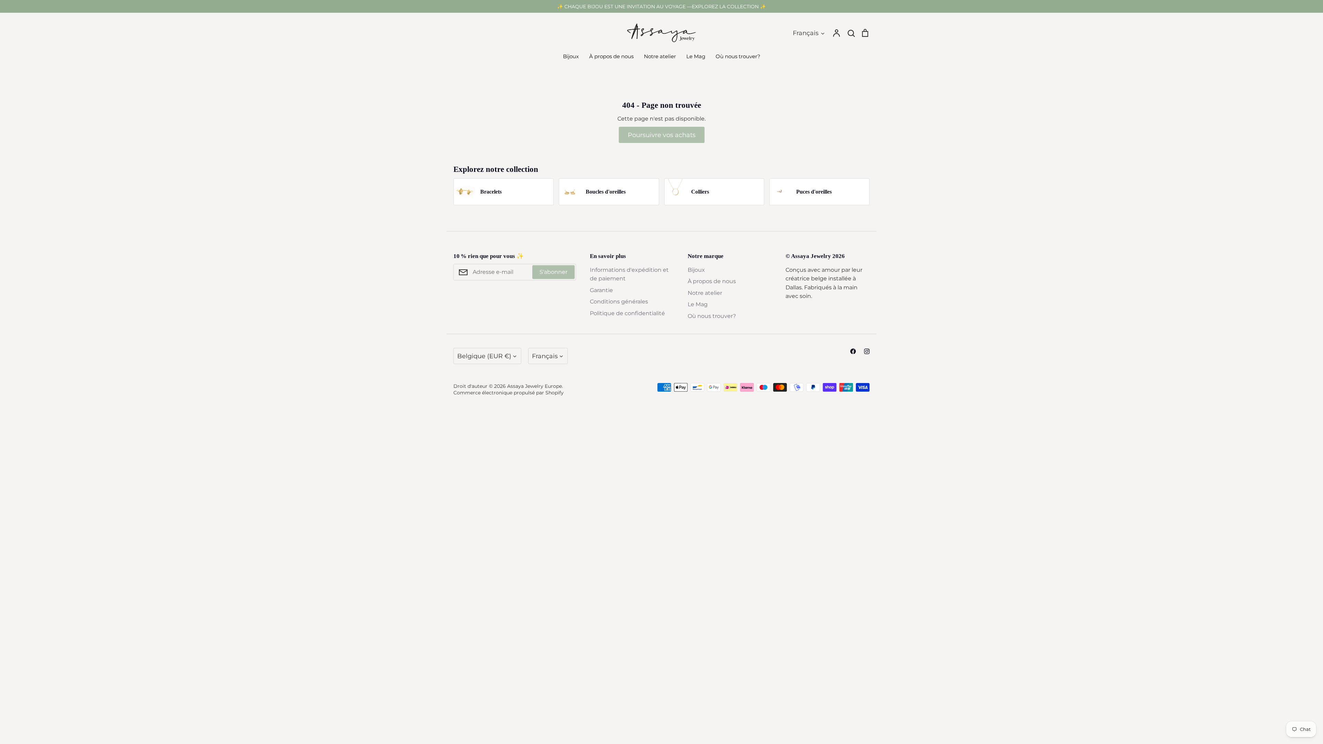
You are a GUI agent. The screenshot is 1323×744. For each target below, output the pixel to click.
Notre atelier (660, 56)
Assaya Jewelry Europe (534, 386)
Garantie (601, 290)
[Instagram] (867, 351)
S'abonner (553, 272)
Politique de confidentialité (627, 313)
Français (806, 33)
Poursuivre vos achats (662, 135)
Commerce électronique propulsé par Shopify (508, 392)
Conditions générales (619, 301)
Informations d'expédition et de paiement (629, 274)
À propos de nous (611, 56)
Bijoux (571, 56)
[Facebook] (853, 351)
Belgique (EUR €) (484, 356)
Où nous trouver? (738, 56)
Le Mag (695, 56)
